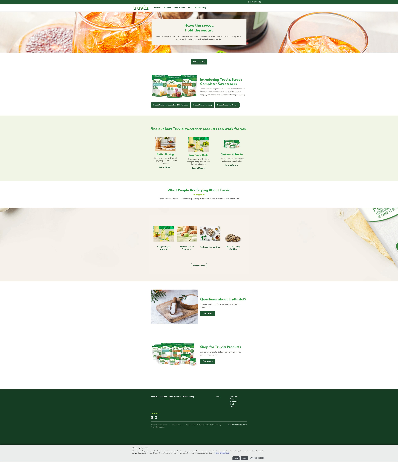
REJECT (244, 458)
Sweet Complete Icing (202, 105)
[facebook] (152, 417)
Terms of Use (176, 425)
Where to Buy (200, 8)
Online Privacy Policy (222, 453)
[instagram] (156, 417)
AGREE (236, 458)
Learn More (164, 167)
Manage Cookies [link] (191, 425)
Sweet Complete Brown (227, 105)
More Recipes (199, 266)
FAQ (190, 8)
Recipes (167, 8)
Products (157, 8)
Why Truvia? (179, 8)
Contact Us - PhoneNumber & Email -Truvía (234, 402)
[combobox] (253, 2)
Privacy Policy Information (159, 425)
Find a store (208, 361)
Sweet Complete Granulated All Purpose (170, 105)
